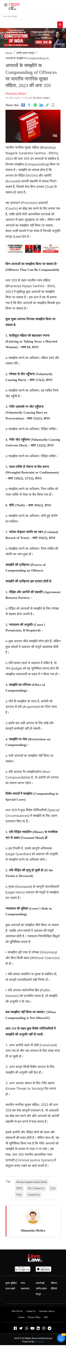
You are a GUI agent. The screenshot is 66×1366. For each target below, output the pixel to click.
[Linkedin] (41, 105)
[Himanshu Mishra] (33, 1217)
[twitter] (29, 105)
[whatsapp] (35, 105)
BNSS (19, 1188)
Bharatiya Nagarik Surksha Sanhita (31, 1182)
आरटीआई (40, 1283)
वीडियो (54, 1288)
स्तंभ (23, 1283)
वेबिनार (54, 1283)
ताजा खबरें (10, 1288)
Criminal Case (33, 1194)
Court (52, 1188)
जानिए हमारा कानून (25, 52)
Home (9, 52)
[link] (47, 105)
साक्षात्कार (25, 1288)
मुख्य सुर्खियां (11, 1283)
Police (19, 1194)
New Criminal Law (36, 1188)
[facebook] (23, 105)
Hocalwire (39, 1341)
